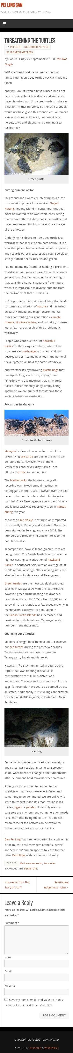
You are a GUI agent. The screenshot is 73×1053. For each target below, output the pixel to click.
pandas (31, 807)
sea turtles (17, 647)
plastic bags (50, 370)
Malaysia (10, 451)
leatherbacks (18, 480)
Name (8, 957)
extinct (22, 472)
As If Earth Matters (20, 52)
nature (41, 306)
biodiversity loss (25, 322)
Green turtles (13, 583)
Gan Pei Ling (12, 839)
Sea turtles (49, 863)
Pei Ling (15, 47)
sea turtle (27, 456)
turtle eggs (29, 351)
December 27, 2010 (36, 47)
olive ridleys (25, 520)
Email (8, 971)
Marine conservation (31, 863)
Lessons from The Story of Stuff (17, 884)
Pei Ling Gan (11, 5)
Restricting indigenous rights (56, 884)
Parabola (35, 1048)
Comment (11, 923)
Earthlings (19, 855)
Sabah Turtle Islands (23, 615)
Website (9, 985)
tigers (18, 807)
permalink (31, 868)
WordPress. (51, 1048)
